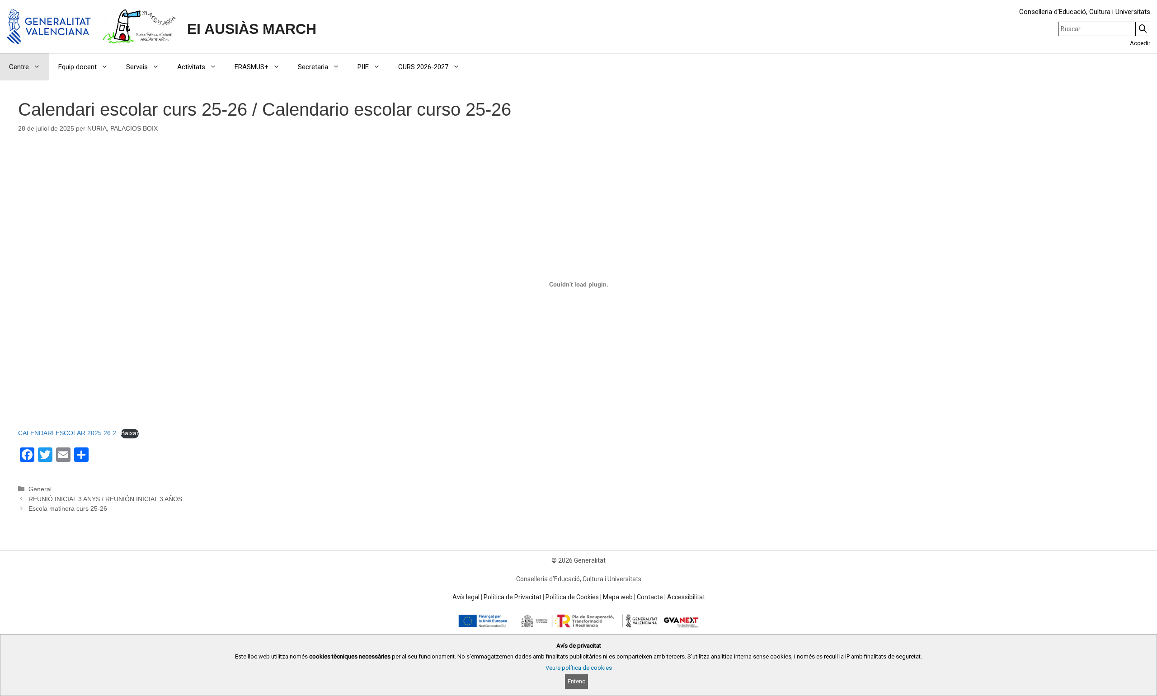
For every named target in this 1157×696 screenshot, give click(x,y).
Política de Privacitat (512, 597)
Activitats (191, 67)
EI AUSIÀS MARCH (251, 29)
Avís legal (466, 597)
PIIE (363, 67)
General (40, 489)
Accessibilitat (686, 597)
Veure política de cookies (579, 667)
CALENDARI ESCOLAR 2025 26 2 (67, 433)
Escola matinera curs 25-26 (67, 508)
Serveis (137, 67)
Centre (19, 67)
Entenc (576, 681)
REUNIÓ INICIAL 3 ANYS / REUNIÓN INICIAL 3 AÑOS (105, 499)
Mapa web (618, 597)
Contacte (650, 597)
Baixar (130, 433)
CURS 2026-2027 (423, 67)
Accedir (1140, 43)
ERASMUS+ (251, 67)
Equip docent (77, 67)
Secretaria (313, 67)
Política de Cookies (572, 597)
